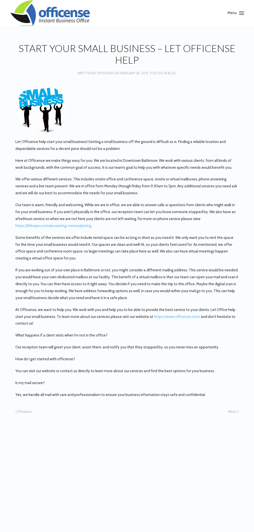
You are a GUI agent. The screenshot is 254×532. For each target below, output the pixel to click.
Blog (172, 73)
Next (232, 411)
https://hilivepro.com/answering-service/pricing (53, 226)
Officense (105, 73)
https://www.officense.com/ (177, 316)
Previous (24, 411)
